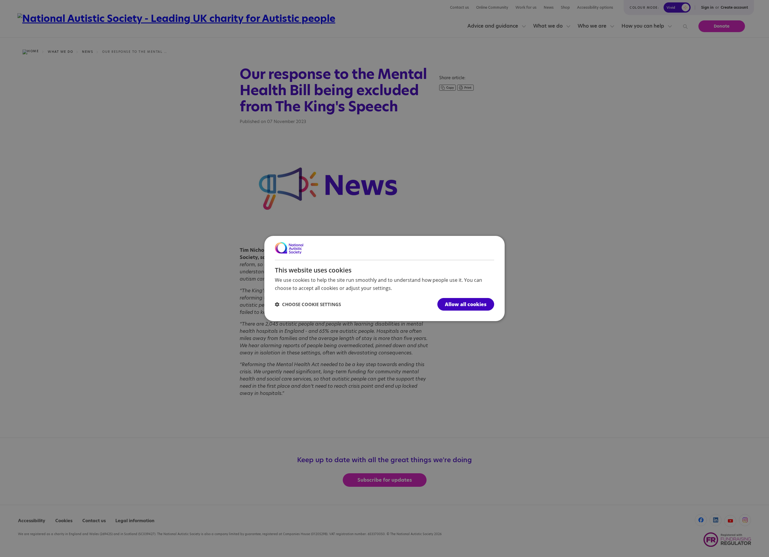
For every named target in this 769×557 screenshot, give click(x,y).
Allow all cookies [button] (466, 304)
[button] (308, 304)
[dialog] (384, 278)
